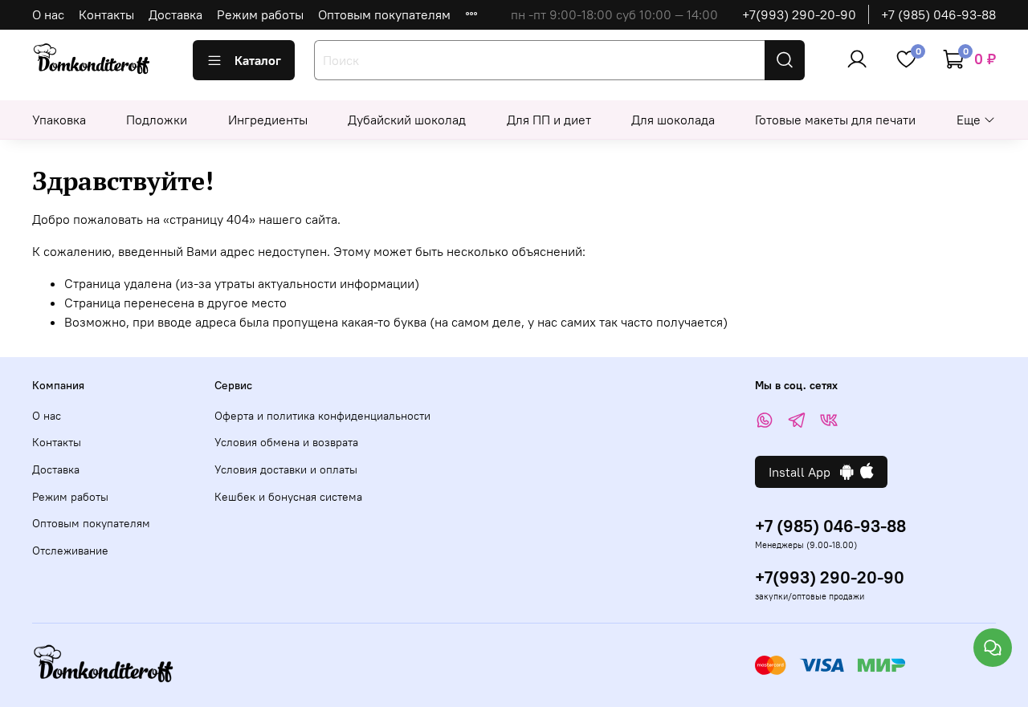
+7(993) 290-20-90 (799, 14)
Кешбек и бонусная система (288, 497)
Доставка (175, 14)
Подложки (156, 120)
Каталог (258, 60)
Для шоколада (673, 120)
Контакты (106, 14)
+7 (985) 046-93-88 (938, 14)
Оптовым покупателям (384, 14)
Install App (804, 472)
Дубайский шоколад (407, 120)
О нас (48, 14)
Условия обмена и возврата (286, 442)
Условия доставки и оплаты (285, 469)
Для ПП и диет (549, 120)
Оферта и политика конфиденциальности (322, 415)
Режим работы (260, 14)
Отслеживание (70, 550)
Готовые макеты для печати (835, 120)
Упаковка (59, 120)
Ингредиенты (268, 120)
